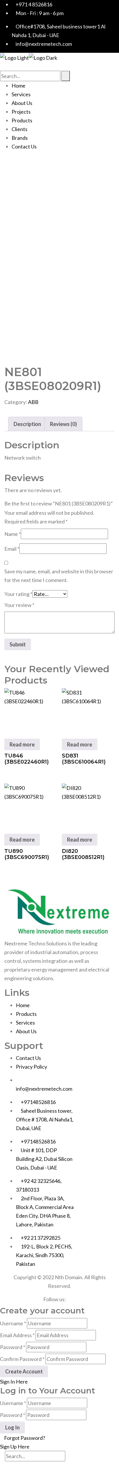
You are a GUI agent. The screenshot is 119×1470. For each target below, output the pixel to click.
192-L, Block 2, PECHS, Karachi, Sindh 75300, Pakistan (44, 1255)
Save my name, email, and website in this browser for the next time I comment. (58, 575)
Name (12, 534)
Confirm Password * (22, 1359)
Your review (19, 605)
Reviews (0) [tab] (63, 424)
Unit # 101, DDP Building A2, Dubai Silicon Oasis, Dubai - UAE (44, 1159)
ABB (33, 402)
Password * (12, 1347)
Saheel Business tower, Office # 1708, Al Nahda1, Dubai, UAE (44, 1119)
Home (18, 85)
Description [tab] (27, 424)
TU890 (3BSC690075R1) (26, 854)
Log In (12, 1427)
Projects (21, 111)
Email (11, 548)
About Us (22, 103)
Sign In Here (14, 1381)
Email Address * (17, 1335)
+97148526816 (38, 1102)
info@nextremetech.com (44, 1088)
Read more (22, 744)
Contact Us (24, 146)
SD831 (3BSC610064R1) (84, 759)
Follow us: (54, 1299)
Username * (13, 1323)
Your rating (18, 594)
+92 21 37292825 (40, 1238)
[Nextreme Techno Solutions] (14, 57)
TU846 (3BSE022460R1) (26, 759)
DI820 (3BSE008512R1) (83, 854)
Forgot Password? (24, 1438)
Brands (20, 138)
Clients (19, 129)
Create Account (24, 1371)
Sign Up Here (14, 1446)
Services (21, 94)
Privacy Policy (31, 1066)
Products (22, 120)
